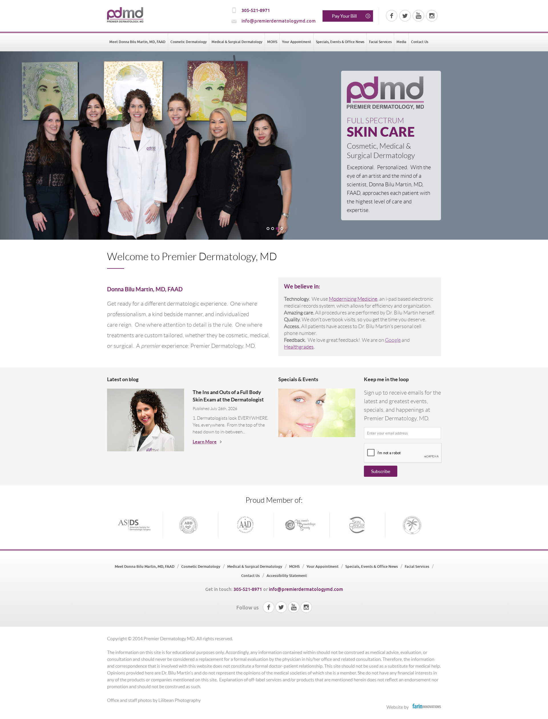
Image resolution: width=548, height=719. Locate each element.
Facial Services (380, 42)
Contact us (419, 42)
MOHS (272, 42)
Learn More (205, 441)
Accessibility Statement (287, 575)
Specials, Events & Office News (340, 42)
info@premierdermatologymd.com (278, 21)
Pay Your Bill (344, 16)
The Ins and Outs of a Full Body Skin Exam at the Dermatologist (228, 396)
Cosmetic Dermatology (188, 42)
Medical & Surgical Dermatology (236, 42)
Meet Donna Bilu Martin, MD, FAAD (137, 42)
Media (401, 42)
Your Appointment (296, 42)
